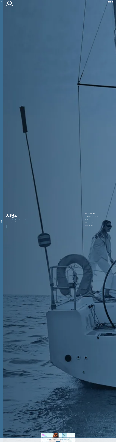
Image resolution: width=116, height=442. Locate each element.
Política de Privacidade (65, 439)
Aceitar (58, 441)
